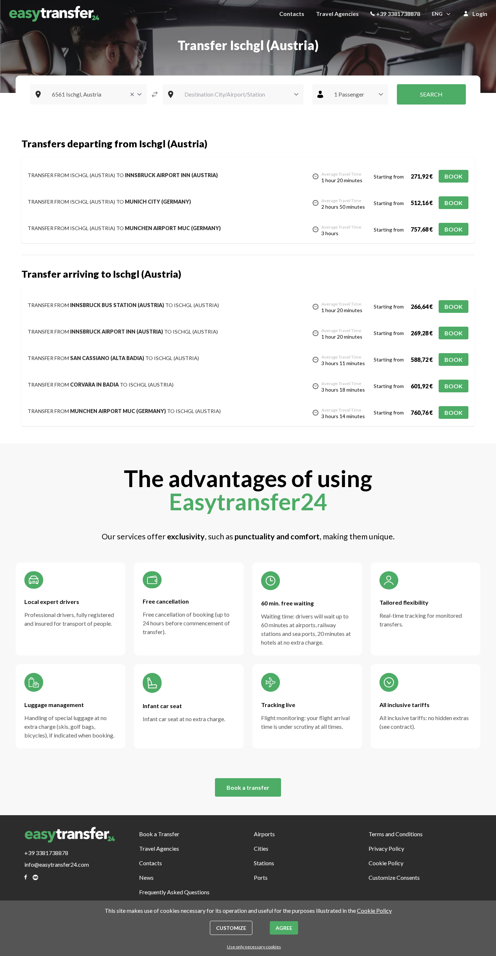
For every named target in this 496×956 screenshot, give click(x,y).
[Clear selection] (132, 94)
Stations (264, 862)
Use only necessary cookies (254, 946)
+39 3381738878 (398, 13)
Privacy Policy (386, 848)
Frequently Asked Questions (174, 891)
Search (431, 94)
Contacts (291, 13)
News (146, 877)
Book (453, 176)
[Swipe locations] (154, 94)
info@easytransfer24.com (56, 864)
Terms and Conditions (396, 833)
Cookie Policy (386, 862)
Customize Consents (394, 877)
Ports (261, 877)
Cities (261, 848)
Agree (284, 928)
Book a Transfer (159, 833)
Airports (264, 833)
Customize (231, 928)
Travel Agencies (337, 13)
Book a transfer (248, 787)
